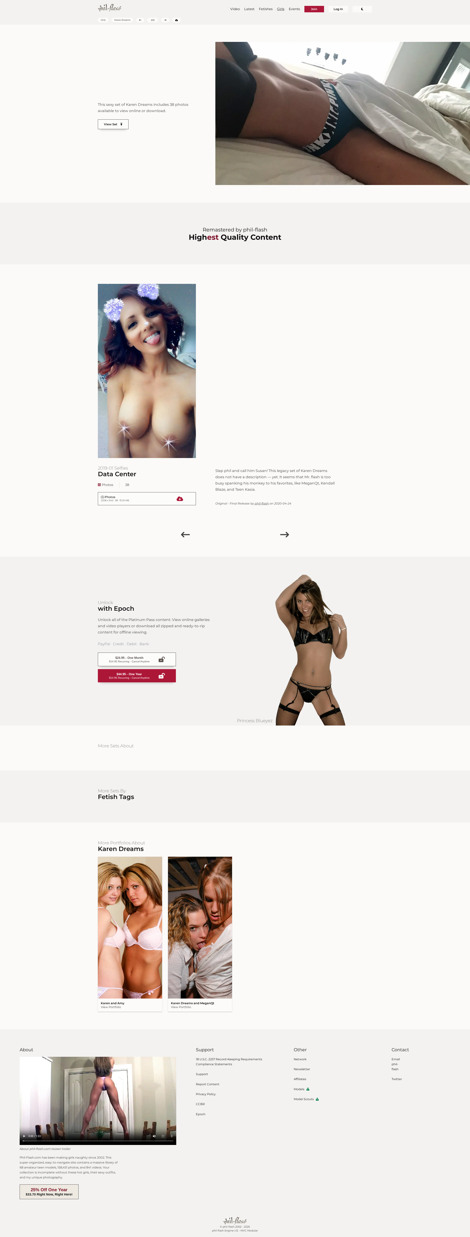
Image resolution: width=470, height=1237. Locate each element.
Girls (280, 9)
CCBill (200, 1104)
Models (299, 1089)
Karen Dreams (122, 20)
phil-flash (261, 503)
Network (300, 1059)
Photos (107, 485)
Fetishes (266, 9)
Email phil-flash (396, 1064)
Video (235, 9)
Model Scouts (304, 1099)
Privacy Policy (206, 1094)
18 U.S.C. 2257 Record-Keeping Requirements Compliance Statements (229, 1062)
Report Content (207, 1084)
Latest (249, 9)
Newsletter (302, 1069)
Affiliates (300, 1079)
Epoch (200, 1114)
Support (202, 1074)
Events (294, 9)
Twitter (397, 1079)
